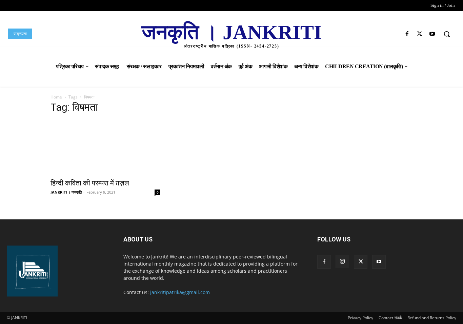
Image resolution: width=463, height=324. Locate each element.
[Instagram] (342, 261)
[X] (419, 34)
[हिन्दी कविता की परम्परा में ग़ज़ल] (105, 147)
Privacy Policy (360, 318)
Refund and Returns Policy (431, 318)
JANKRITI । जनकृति (66, 192)
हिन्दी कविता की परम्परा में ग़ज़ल (90, 183)
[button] (447, 34)
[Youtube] (432, 34)
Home (56, 97)
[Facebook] (406, 34)
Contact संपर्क (390, 318)
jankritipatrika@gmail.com (180, 292)
